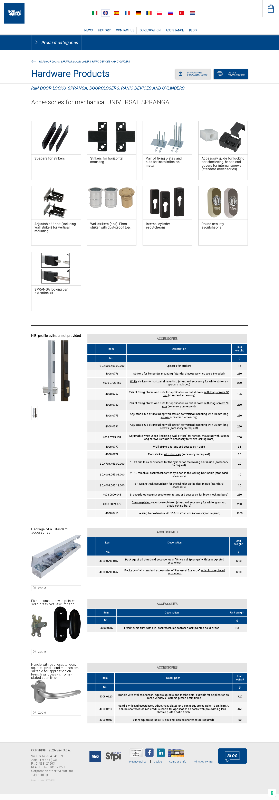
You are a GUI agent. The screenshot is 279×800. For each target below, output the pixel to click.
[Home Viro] (14, 5)
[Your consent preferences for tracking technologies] (272, 793)
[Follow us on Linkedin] (161, 752)
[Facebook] (149, 752)
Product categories (59, 42)
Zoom (42, 588)
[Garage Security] (176, 752)
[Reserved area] (270, 8)
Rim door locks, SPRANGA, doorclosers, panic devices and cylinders (84, 61)
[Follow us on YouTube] (136, 752)
